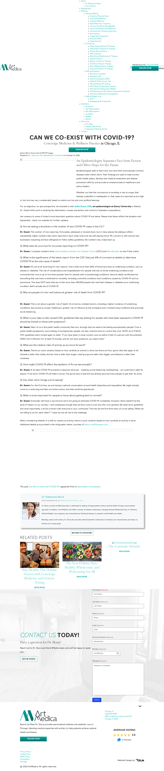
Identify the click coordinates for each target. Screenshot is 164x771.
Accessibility (25, 759)
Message (99, 661)
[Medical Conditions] (55, 155)
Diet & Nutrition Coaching (100, 24)
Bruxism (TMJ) (95, 39)
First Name (100, 590)
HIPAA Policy (25, 757)
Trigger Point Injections (99, 36)
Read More (39, 588)
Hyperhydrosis (95, 41)
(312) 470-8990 (152, 65)
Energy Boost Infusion (98, 51)
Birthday (99, 649)
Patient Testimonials (93, 126)
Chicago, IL (109, 711)
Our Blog (89, 124)
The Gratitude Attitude (124, 546)
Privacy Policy (25, 752)
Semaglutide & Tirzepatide (100, 101)
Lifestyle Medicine (97, 21)
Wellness (84, 11)
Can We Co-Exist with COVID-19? (44, 487)
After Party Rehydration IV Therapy (104, 56)
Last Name (99, 602)
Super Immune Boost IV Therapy (102, 46)
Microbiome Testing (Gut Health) (103, 89)
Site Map (23, 762)
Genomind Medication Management (104, 94)
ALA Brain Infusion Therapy (100, 64)
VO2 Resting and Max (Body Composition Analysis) (110, 91)
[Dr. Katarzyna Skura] (36, 155)
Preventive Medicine (98, 19)
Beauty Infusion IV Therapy (100, 61)
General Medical (91, 14)
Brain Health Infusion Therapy (101, 66)
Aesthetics (85, 104)
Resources (85, 121)
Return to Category (82, 533)
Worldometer (113, 252)
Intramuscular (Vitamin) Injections (103, 31)
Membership (86, 9)
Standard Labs (95, 76)
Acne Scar (89, 106)
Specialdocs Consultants (88, 487)
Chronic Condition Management (102, 26)
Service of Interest (102, 637)
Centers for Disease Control (83, 252)
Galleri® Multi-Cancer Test (100, 81)
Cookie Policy (25, 754)
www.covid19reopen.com (96, 425)
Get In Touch (28, 659)
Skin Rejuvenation (92, 111)
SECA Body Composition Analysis (103, 86)
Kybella (88, 116)
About (83, 1)
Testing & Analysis (92, 71)
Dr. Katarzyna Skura (93, 4)
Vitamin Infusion (96, 59)
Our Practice (90, 6)
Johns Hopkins (61, 252)
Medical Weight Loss (93, 96)
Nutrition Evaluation (98, 74)
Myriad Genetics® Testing (100, 84)
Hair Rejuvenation (92, 109)
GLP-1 (92, 99)
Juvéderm (89, 114)
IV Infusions (89, 44)
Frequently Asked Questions (96, 129)
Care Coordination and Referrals (103, 29)
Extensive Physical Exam (99, 16)
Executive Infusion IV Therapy (101, 69)
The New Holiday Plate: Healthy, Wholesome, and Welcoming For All (82, 568)
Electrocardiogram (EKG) (100, 79)
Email (97, 625)
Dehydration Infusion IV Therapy (102, 49)
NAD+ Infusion (95, 54)
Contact (84, 131)
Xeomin (88, 119)
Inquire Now (145, 68)
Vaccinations (95, 34)
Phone (98, 614)
